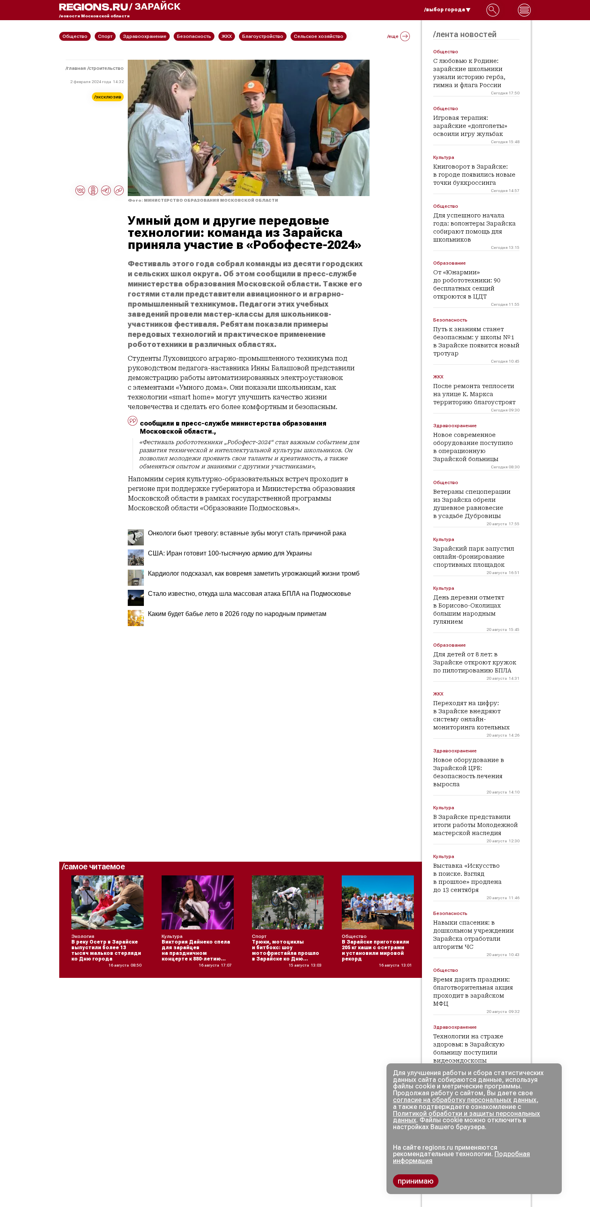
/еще (393, 36)
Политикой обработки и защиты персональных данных (466, 1117)
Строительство (106, 68)
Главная (76, 68)
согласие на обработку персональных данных (464, 1100)
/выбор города (444, 10)
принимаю (416, 1181)
